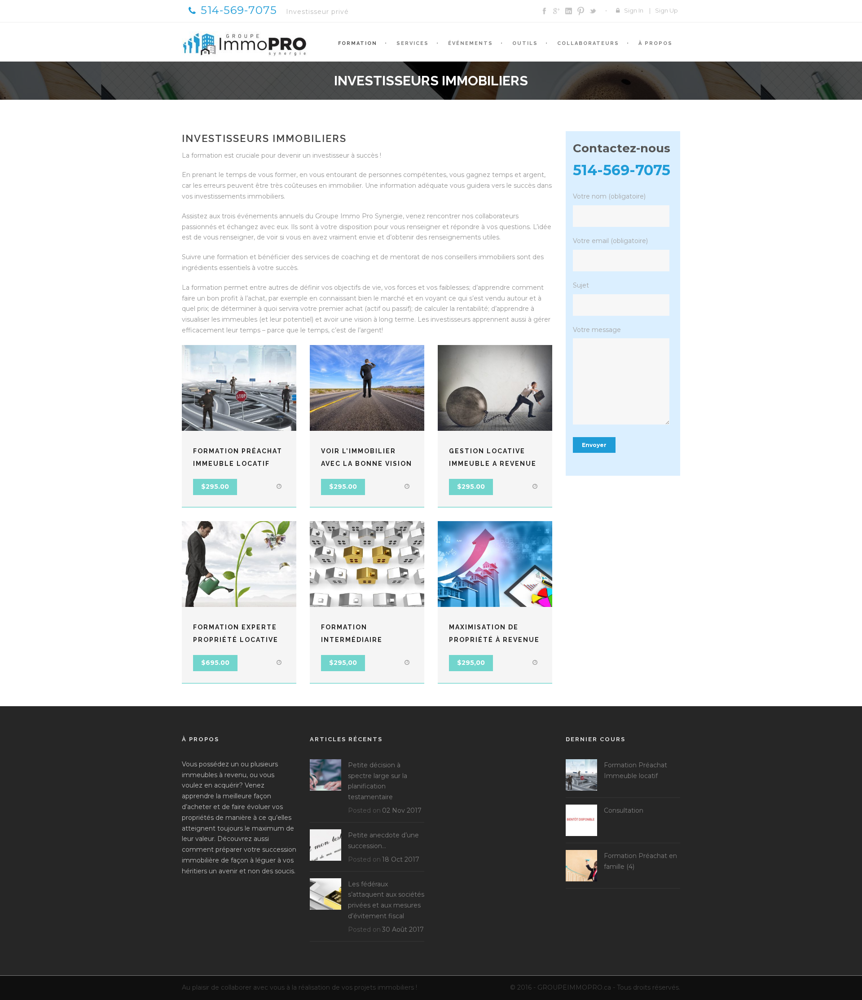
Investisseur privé (317, 12)
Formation (357, 43)
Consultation (623, 810)
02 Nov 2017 (402, 810)
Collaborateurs (588, 43)
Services (412, 43)
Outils (525, 43)
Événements (470, 43)
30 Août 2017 (403, 929)
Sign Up (666, 10)
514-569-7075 (239, 10)
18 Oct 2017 (400, 859)
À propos (655, 43)
